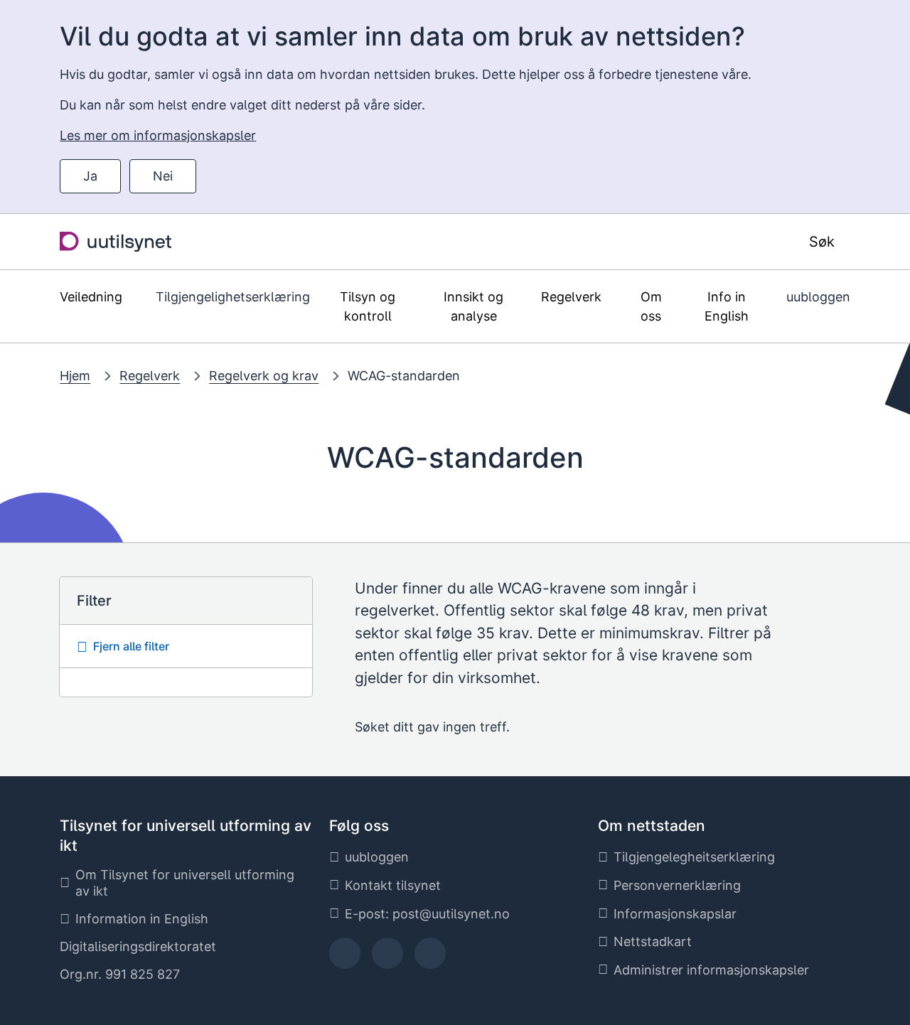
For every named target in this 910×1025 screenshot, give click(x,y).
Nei (163, 175)
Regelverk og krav (263, 375)
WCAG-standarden (404, 375)
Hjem (75, 375)
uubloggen (818, 296)
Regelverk (149, 375)
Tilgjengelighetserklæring (233, 296)
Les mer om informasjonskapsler (158, 135)
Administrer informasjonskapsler (711, 969)
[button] (185, 646)
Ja (90, 175)
